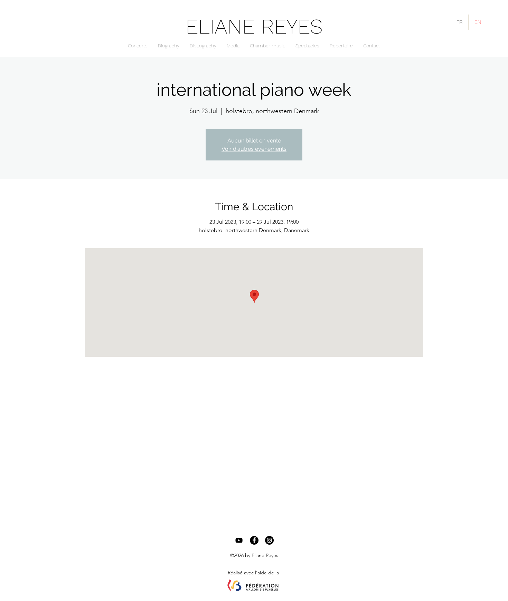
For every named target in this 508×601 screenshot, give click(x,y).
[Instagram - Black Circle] (269, 540)
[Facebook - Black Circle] (254, 540)
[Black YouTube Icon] (239, 540)
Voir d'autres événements (254, 149)
